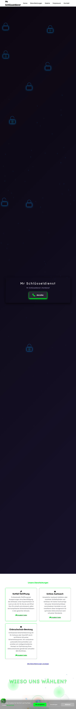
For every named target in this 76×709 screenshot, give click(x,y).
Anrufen (40, 295)
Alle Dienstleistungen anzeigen (38, 664)
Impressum (57, 3)
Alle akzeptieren (39, 704)
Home (25, 3)
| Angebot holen (21, 615)
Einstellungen (53, 704)
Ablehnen (67, 704)
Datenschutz (10, 705)
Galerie (47, 3)
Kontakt (66, 3)
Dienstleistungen (36, 3)
